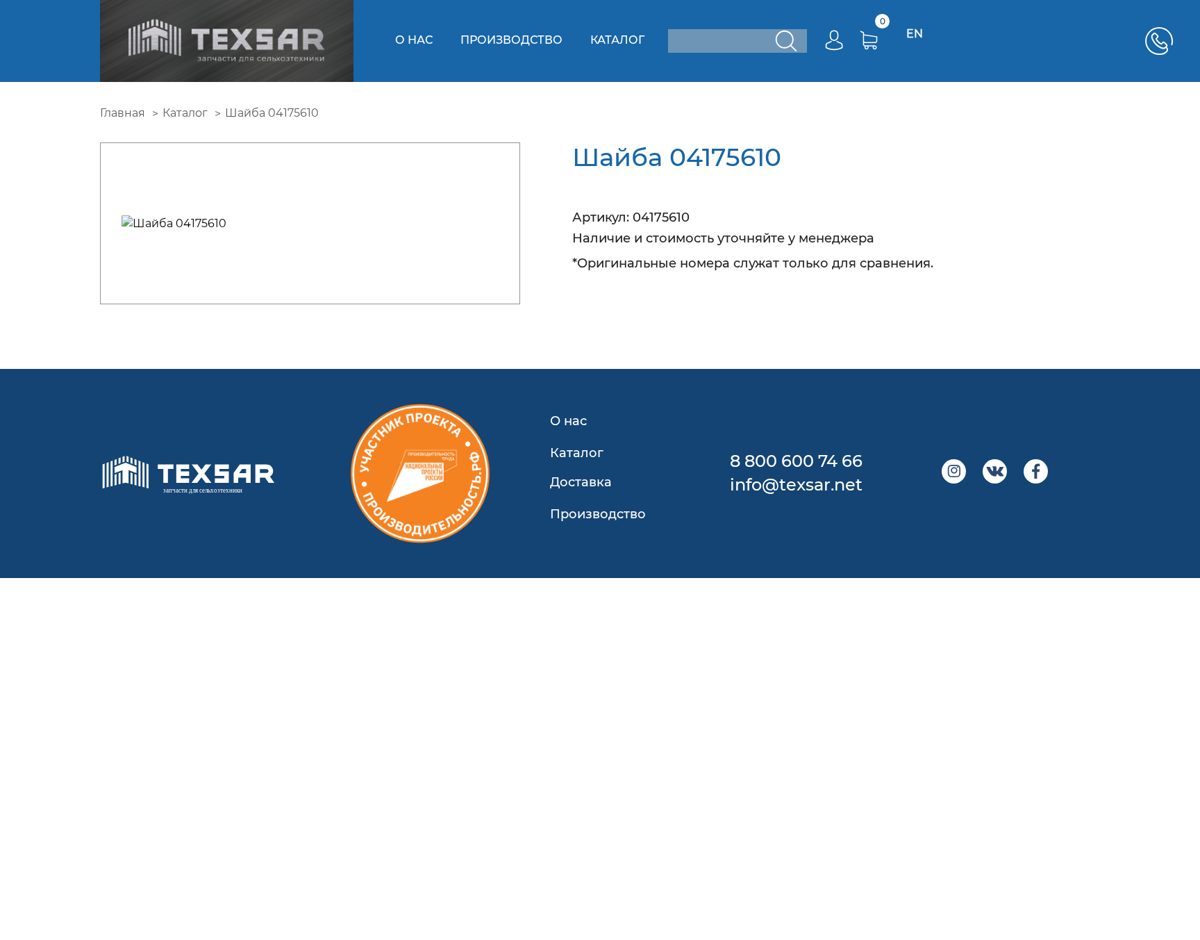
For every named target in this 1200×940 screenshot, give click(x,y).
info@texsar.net (796, 485)
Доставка (581, 482)
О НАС (414, 40)
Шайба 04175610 (272, 112)
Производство (598, 514)
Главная (122, 112)
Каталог (185, 112)
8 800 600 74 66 (796, 461)
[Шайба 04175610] (310, 223)
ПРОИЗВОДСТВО (511, 40)
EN (914, 33)
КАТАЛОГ (617, 40)
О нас (568, 421)
